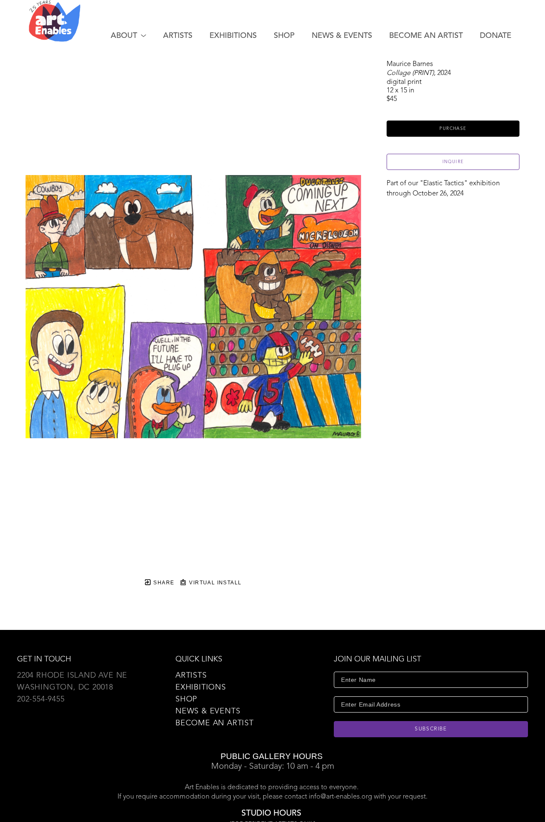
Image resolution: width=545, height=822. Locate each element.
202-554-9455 (41, 699)
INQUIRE (453, 162)
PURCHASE (452, 128)
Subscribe (431, 729)
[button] (128, 36)
